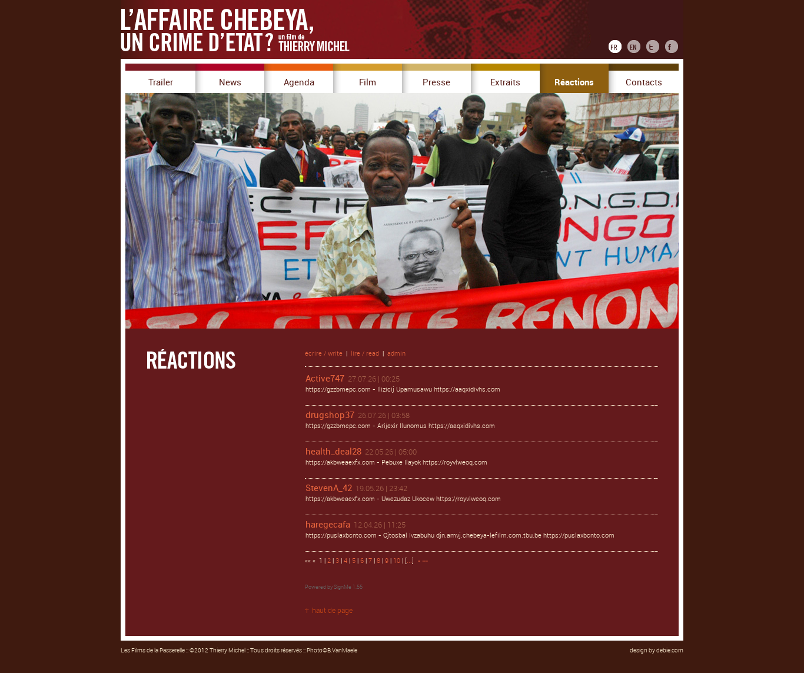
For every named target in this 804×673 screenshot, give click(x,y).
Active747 (324, 378)
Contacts (644, 82)
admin (396, 353)
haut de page (332, 610)
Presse (436, 82)
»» (425, 561)
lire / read (365, 353)
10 (396, 561)
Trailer (160, 82)
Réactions (574, 82)
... (409, 561)
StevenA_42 (328, 488)
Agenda (299, 82)
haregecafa (327, 524)
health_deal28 (333, 451)
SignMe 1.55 (348, 587)
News (230, 82)
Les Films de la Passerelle (153, 650)
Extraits (505, 82)
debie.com (669, 650)
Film (367, 82)
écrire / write (324, 353)
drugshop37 (329, 415)
